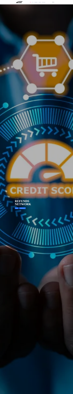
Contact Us (40, 2)
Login (16, 208)
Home (30, 2)
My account (43, 2)
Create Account (22, 208)
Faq (32, 2)
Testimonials (35, 2)
